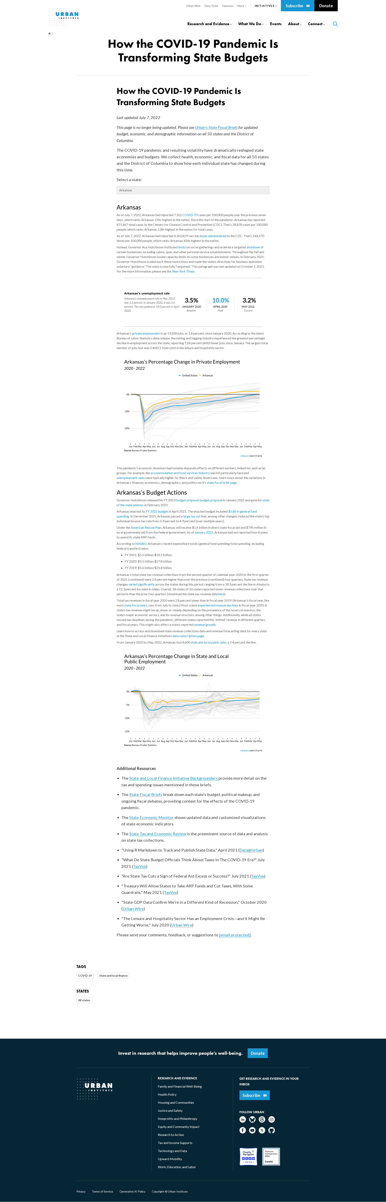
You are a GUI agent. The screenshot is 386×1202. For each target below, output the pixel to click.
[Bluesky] (252, 1121)
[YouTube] (252, 1132)
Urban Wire (133, 908)
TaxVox (139, 866)
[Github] (271, 1132)
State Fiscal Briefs (145, 794)
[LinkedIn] (242, 1121)
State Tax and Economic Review (157, 833)
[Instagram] (271, 1121)
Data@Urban (251, 850)
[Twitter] (262, 1132)
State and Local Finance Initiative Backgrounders (173, 778)
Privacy (80, 1191)
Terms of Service (102, 1191)
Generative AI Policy (132, 1191)
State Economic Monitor (151, 817)
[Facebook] (242, 1132)
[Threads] (262, 1121)
